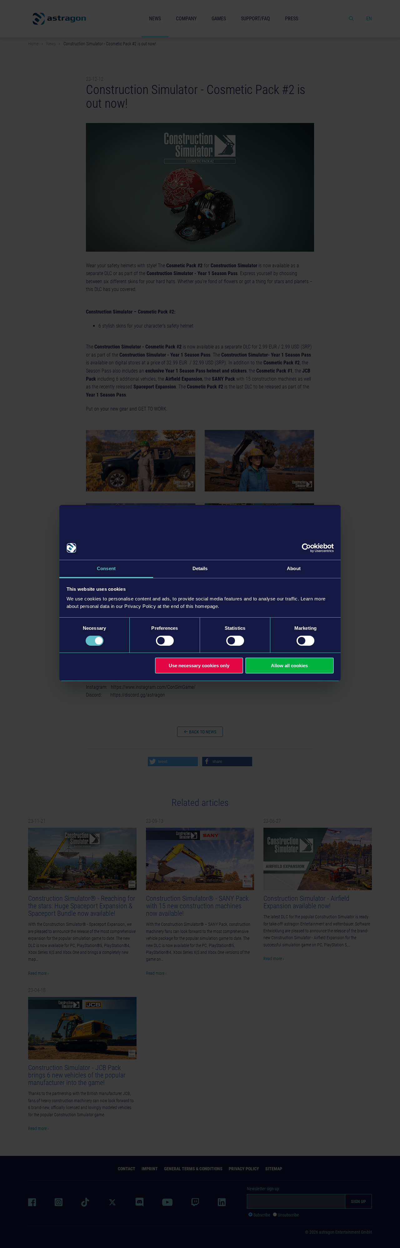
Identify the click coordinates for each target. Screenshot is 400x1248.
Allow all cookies (289, 665)
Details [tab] (200, 568)
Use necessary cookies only (199, 665)
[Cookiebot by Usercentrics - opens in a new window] (306, 548)
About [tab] (294, 568)
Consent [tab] (106, 568)
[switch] (165, 641)
